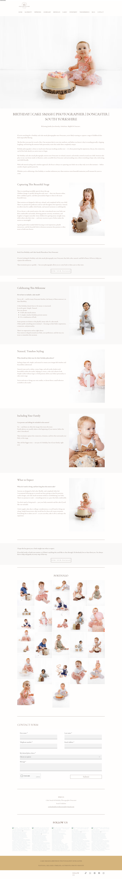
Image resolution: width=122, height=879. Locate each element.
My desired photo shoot (27, 753)
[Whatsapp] (90, 873)
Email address (68, 742)
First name (23, 733)
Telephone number (26, 742)
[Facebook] (99, 873)
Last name (67, 733)
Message (22, 761)
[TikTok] (86, 873)
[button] (37, 12)
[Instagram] (103, 873)
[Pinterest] (95, 873)
